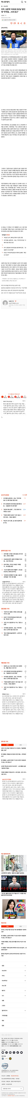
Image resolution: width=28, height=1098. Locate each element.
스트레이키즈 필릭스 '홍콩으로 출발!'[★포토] (12, 873)
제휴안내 (8, 1081)
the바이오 (4, 980)
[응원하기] (15, 301)
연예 (3, 1000)
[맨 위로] (24, 1091)
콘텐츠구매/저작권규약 (16, 1081)
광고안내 (3, 1081)
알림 (3, 1025)
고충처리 (3, 1084)
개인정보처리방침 (14, 1075)
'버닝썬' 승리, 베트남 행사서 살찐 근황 (13, 237)
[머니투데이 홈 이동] (6, 1035)
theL (3, 975)
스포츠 (3, 1005)
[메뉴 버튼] (25, 2)
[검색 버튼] (22, 2)
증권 (3, 965)
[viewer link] (24, 46)
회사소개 (3, 1075)
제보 (3, 1020)
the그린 (4, 985)
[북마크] (24, 23)
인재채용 (8, 1075)
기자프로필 (4, 1015)
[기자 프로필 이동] (5, 303)
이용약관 (17, 1078)
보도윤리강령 (9, 1084)
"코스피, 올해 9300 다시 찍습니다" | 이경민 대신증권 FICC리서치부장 (13, 894)
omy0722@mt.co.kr (14, 303)
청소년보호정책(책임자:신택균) (8, 1078)
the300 (6, 6)
